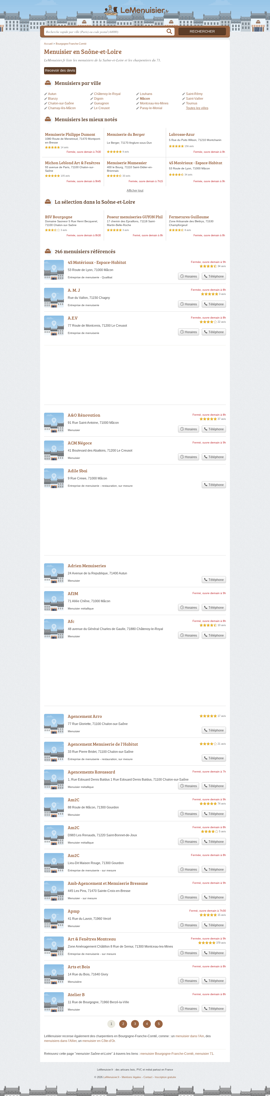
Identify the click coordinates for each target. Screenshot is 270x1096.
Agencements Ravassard (91, 772)
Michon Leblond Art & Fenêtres (72, 162)
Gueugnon (101, 103)
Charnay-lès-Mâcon (62, 108)
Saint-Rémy (194, 94)
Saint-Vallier (194, 98)
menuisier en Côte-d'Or (98, 1041)
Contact (147, 1077)
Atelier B (76, 994)
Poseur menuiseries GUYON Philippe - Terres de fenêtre (135, 219)
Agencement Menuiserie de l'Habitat (103, 744)
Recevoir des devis (60, 70)
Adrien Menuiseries (87, 566)
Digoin (98, 98)
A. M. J (74, 290)
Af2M (73, 593)
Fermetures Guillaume (189, 216)
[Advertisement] (135, 512)
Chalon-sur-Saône (61, 103)
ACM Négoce (80, 443)
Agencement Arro (85, 716)
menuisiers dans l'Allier (60, 1041)
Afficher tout (135, 190)
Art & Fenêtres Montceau (92, 939)
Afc (71, 621)
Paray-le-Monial (151, 108)
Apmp (74, 911)
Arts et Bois (79, 967)
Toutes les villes (197, 108)
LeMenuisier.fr (135, 14)
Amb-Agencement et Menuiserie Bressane (108, 883)
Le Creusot (102, 108)
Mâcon (145, 98)
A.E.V (72, 318)
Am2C (73, 800)
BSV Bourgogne (58, 216)
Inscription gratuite (165, 1077)
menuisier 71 (204, 1053)
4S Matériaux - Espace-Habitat (195, 162)
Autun (52, 94)
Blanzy (53, 98)
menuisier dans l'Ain (190, 1036)
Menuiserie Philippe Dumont (70, 134)
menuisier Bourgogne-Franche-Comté (167, 1053)
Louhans (146, 94)
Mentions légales (131, 1077)
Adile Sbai (77, 471)
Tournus (191, 103)
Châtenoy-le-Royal (107, 94)
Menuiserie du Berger (126, 134)
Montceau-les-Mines (154, 103)
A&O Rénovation (84, 415)
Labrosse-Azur (182, 134)
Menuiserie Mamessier (127, 162)
